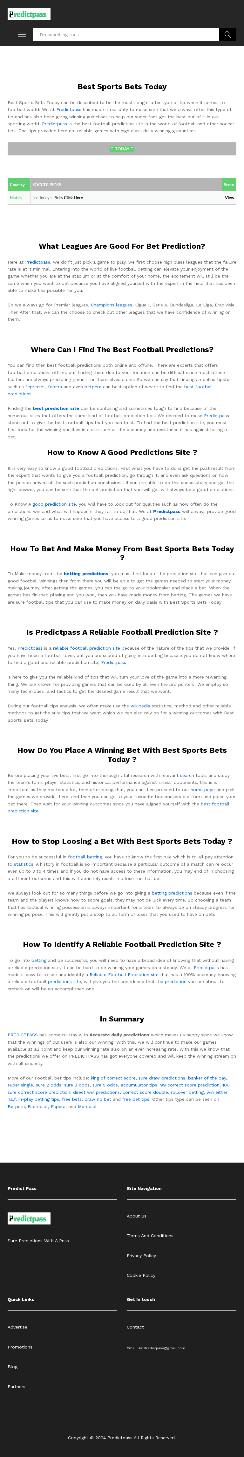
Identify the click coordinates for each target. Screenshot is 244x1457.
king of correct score (113, 1077)
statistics (23, 864)
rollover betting (187, 1092)
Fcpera (58, 1106)
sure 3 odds (77, 1084)
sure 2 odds (48, 1084)
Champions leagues (111, 304)
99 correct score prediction (190, 1084)
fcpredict (35, 386)
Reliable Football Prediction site (124, 974)
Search (227, 34)
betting (38, 960)
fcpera (55, 386)
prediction (175, 981)
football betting (85, 856)
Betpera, (17, 1106)
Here (78, 198)
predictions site (64, 981)
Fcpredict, (39, 1106)
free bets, (73, 1099)
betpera (93, 386)
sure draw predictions (162, 1077)
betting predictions (172, 893)
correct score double (145, 1092)
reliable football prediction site (86, 648)
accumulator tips (139, 1084)
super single (20, 1084)
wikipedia (140, 705)
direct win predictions (96, 1092)
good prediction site (54, 504)
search (187, 775)
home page (203, 789)
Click (69, 198)
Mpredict (87, 1106)
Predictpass (68, 109)
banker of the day (207, 1077)
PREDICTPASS (23, 1034)
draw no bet (98, 1099)
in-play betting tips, (39, 1099)
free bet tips (135, 1099)
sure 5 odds (105, 1084)
